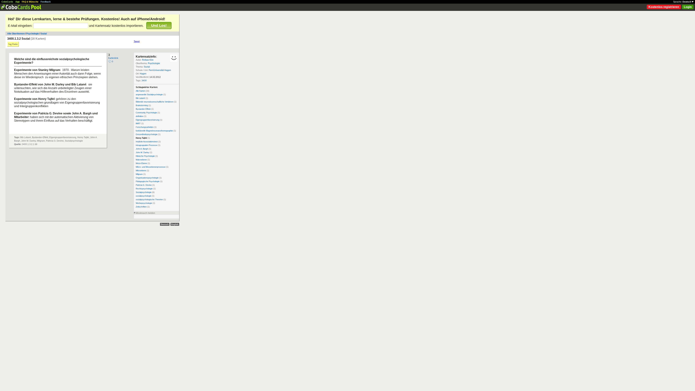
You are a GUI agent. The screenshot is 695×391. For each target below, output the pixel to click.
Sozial (44, 33)
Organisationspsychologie (147, 178)
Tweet (137, 41)
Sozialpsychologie (143, 192)
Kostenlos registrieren (663, 7)
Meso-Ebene (141, 163)
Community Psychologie (146, 113)
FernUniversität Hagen (160, 70)
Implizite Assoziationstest (147, 141)
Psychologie (32, 33)
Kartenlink (113, 58)
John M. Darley (142, 152)
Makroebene (141, 160)
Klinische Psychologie (145, 156)
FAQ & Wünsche (30, 2)
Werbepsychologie (144, 203)
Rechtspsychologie (144, 189)
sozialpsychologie (143, 196)
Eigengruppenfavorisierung (147, 120)
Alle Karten (140, 91)
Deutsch (687, 2)
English (174, 224)
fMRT (138, 123)
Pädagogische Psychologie (147, 181)
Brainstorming (142, 105)
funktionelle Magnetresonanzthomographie (154, 131)
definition (139, 116)
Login (688, 7)
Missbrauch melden (145, 213)
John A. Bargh (142, 149)
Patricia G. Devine (144, 185)
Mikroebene (141, 170)
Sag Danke (13, 44)
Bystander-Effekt (143, 109)
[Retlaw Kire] (173, 58)
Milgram (139, 174)
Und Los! (159, 26)
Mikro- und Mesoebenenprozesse (150, 167)
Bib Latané (140, 98)
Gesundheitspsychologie (146, 134)
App (17, 2)
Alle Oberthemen (16, 33)
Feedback (46, 2)
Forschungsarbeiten (144, 127)
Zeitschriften (141, 207)
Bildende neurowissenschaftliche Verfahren (154, 102)
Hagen (143, 73)
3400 (144, 80)
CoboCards (7, 2)
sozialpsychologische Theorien (149, 199)
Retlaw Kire (147, 60)
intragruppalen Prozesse (146, 145)
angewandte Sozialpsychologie (149, 94)
